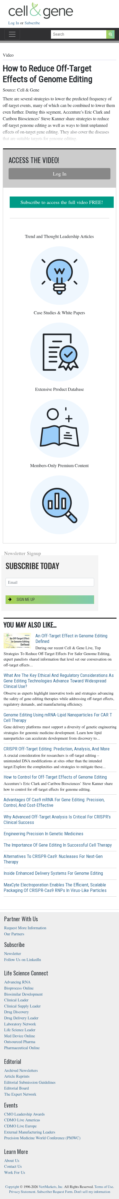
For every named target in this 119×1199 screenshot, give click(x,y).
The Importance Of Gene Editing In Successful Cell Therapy (58, 845)
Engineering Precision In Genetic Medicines (43, 833)
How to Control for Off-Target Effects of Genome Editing (55, 777)
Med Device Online (19, 1035)
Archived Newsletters (21, 1070)
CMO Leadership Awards (24, 1114)
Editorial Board (16, 1088)
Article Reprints (17, 1076)
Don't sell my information (92, 1191)
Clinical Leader (16, 999)
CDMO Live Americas (22, 1119)
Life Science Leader (19, 1029)
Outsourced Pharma (19, 1041)
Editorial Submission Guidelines (30, 1082)
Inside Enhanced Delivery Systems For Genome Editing (53, 873)
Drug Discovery (16, 1011)
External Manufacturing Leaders (29, 1132)
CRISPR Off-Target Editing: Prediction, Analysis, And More (57, 749)
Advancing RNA (17, 982)
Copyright (12, 1186)
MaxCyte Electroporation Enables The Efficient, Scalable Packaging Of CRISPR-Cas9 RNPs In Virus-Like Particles (55, 887)
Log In (14, 22)
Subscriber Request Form (55, 1191)
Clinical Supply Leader (22, 1006)
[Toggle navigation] (12, 34)
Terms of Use (103, 1186)
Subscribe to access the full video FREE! (61, 202)
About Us (11, 1160)
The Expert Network (20, 1094)
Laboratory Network (20, 1024)
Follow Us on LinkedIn (22, 959)
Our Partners (14, 933)
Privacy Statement (22, 1191)
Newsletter (12, 953)
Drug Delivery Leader (21, 1017)
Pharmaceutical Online (22, 1047)
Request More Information (25, 927)
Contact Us (13, 1166)
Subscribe (32, 22)
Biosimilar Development (23, 994)
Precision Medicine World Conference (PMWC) (42, 1137)
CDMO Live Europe (20, 1126)
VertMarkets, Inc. (51, 1186)
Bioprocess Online (18, 988)
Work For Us (14, 1172)
